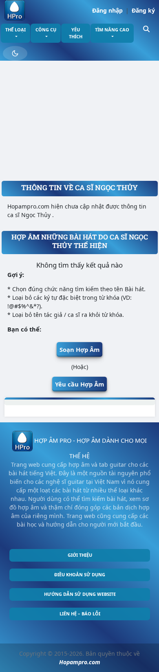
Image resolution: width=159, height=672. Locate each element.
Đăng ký (143, 10)
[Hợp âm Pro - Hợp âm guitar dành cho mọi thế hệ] (14, 10)
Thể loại (15, 29)
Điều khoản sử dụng (79, 574)
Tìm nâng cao (112, 29)
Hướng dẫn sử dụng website (80, 594)
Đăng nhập (107, 10)
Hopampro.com (79, 662)
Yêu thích (75, 33)
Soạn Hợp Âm (79, 349)
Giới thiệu (80, 555)
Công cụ (45, 29)
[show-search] (146, 28)
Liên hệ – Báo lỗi (80, 614)
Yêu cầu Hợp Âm (79, 384)
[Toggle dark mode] (15, 53)
